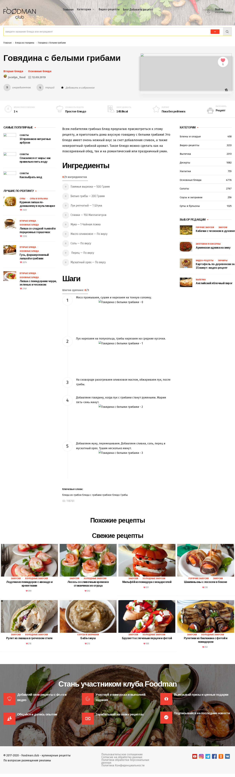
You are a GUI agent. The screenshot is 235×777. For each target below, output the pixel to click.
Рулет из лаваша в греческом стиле (29, 638)
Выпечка (206, 153)
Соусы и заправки (206, 197)
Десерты (206, 162)
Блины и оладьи (206, 136)
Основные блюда (39, 71)
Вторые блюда (13, 71)
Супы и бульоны (39, 199)
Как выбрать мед (31, 177)
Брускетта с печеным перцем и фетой (147, 638)
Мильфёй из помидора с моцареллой (146, 582)
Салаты (206, 188)
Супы (22, 199)
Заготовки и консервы (208, 244)
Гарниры (222, 260)
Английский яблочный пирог (214, 283)
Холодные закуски (36, 578)
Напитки (206, 171)
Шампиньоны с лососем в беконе (205, 582)
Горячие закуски (205, 227)
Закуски (222, 227)
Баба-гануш (88, 638)
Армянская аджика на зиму (213, 247)
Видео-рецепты (109, 9)
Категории (84, 9)
